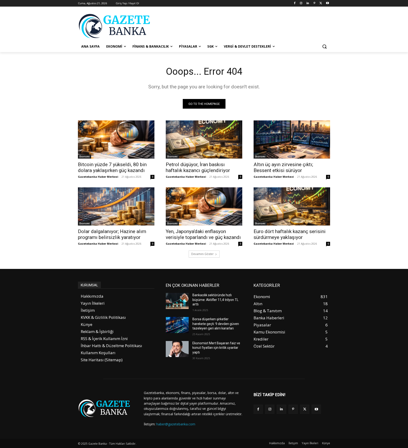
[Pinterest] (314, 3)
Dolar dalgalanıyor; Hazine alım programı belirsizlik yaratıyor (112, 234)
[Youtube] (327, 3)
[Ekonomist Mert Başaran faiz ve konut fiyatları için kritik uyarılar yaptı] (177, 349)
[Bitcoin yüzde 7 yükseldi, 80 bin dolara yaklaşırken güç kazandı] (116, 139)
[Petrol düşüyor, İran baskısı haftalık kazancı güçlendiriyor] (204, 139)
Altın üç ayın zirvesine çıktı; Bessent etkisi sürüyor (283, 167)
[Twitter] (320, 3)
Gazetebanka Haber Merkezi (98, 176)
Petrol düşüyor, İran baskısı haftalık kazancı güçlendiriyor (198, 167)
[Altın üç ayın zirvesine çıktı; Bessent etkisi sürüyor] (292, 139)
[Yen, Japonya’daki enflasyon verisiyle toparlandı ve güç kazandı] (204, 206)
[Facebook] (294, 3)
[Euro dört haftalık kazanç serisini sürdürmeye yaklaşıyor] (292, 206)
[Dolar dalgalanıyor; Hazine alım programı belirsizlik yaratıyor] (116, 206)
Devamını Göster (202, 254)
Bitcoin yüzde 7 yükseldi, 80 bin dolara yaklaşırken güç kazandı (112, 167)
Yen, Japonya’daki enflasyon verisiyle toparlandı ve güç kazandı (203, 234)
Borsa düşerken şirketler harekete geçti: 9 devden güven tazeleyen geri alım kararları (215, 323)
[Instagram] (301, 3)
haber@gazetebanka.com (175, 424)
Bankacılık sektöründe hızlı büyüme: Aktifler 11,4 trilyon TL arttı (215, 299)
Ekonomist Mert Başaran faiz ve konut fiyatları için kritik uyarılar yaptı (216, 347)
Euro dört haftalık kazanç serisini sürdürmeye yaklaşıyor (290, 234)
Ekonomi (84, 156)
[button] (324, 46)
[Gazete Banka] (115, 26)
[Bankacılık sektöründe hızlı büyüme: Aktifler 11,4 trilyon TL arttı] (177, 301)
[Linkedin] (307, 3)
